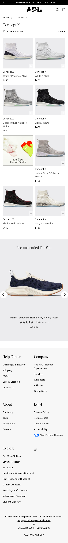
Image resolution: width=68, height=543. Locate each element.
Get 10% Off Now (12, 456)
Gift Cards (8, 467)
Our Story (8, 412)
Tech (5, 417)
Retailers (38, 373)
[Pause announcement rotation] (3, 2)
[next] (66, 2)
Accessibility (40, 429)
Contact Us (9, 387)
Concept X (20, 17)
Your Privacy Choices (51, 435)
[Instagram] (35, 449)
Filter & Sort (15, 31)
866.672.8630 (25, 527)
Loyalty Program (11, 461)
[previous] (57, 2)
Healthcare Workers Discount (18, 473)
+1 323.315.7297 (42, 527)
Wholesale (39, 379)
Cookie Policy (41, 423)
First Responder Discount (16, 478)
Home (6, 17)
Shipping (7, 370)
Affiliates (38, 385)
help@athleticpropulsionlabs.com (34, 520)
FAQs (5, 376)
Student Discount (12, 501)
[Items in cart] (63, 9)
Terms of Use (41, 417)
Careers (7, 429)
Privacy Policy (41, 412)
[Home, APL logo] (34, 9)
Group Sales (40, 391)
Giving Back (9, 423)
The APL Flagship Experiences (43, 366)
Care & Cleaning (11, 381)
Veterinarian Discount (14, 496)
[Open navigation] (4, 9)
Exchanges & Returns (14, 364)
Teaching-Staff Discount (15, 490)
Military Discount (12, 484)
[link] (18, 60)
